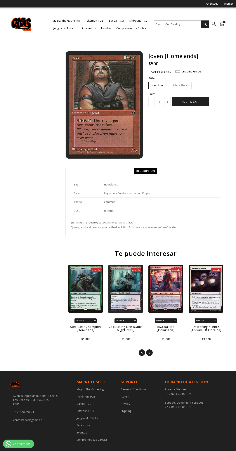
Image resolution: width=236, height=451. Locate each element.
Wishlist (228, 3)
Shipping (126, 411)
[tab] (145, 171)
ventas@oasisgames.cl (27, 420)
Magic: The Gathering (90, 389)
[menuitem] (66, 20)
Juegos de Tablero (88, 418)
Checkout (212, 3)
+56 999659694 (23, 412)
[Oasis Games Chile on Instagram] (20, 3)
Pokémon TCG (86, 396)
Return (125, 396)
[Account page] (214, 24)
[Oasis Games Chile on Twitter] (13, 3)
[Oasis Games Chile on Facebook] (6, 3)
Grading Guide (191, 71)
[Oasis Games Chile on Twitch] (27, 3)
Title (151, 78)
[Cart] (222, 24)
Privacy (125, 403)
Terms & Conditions (133, 389)
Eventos (82, 432)
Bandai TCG (84, 403)
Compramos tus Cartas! (92, 439)
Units (151, 94)
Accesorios (84, 425)
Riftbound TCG (86, 411)
